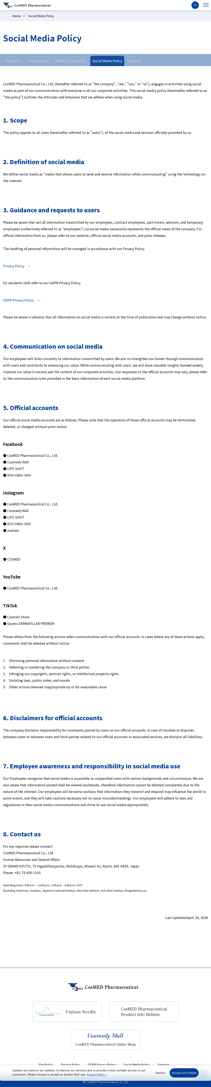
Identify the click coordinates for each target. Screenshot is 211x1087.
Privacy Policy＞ (97, 1074)
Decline (160, 1072)
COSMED (13, 559)
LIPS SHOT (15, 468)
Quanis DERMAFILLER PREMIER (30, 623)
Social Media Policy (107, 60)
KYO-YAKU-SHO (19, 475)
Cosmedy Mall (18, 461)
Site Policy (13, 60)
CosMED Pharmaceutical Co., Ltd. (32, 455)
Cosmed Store (18, 616)
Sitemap (163, 1064)
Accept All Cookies (184, 1072)
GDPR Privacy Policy (70, 60)
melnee (13, 530)
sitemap (134, 60)
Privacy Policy (38, 60)
